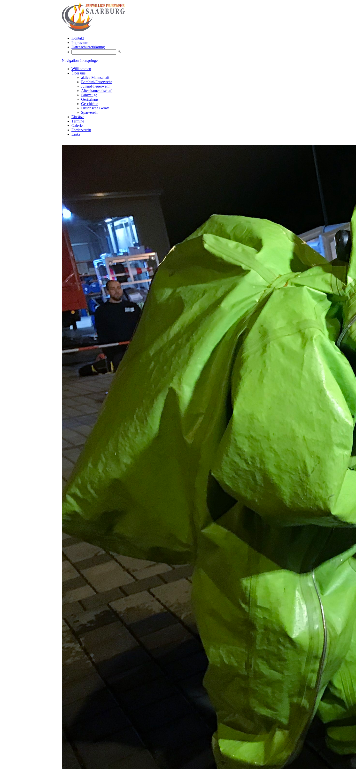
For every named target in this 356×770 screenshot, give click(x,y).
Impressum (79, 43)
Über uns (78, 73)
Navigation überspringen (81, 60)
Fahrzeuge (89, 95)
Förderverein (81, 130)
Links (75, 134)
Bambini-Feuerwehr (96, 82)
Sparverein (89, 112)
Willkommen (81, 69)
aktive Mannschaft (95, 77)
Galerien (78, 125)
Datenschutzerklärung (88, 47)
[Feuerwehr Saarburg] (93, 30)
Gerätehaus (89, 99)
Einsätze (77, 117)
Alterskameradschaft (96, 91)
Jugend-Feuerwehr (95, 86)
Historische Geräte (95, 108)
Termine (77, 121)
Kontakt (77, 38)
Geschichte (89, 104)
